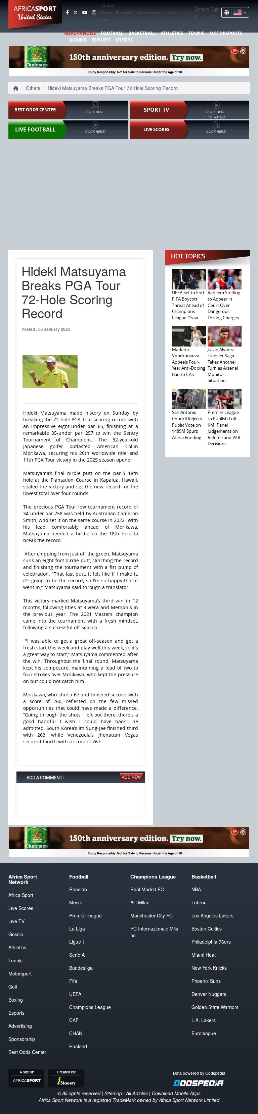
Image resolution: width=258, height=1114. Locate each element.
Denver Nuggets (208, 994)
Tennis (196, 33)
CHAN (75, 1033)
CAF (74, 1020)
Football (112, 33)
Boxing (78, 40)
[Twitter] (75, 12)
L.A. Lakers (203, 1020)
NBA (196, 889)
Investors (125, 12)
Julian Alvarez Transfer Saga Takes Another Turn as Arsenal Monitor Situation (223, 365)
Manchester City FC (151, 915)
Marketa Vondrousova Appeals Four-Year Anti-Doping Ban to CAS (188, 362)
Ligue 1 (77, 941)
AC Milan (139, 902)
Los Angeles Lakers (212, 915)
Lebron (199, 902)
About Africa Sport (106, 12)
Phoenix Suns (206, 980)
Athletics (172, 33)
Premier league (85, 915)
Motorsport (20, 973)
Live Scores (20, 908)
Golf (12, 986)
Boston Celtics (206, 928)
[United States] (238, 12)
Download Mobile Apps (176, 1093)
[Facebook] (67, 12)
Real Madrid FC (147, 889)
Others (124, 40)
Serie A (77, 954)
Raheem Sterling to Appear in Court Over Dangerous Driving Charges (224, 304)
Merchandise (80, 33)
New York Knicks (209, 967)
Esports (101, 40)
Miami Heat (203, 954)
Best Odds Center (27, 1052)
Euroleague (203, 1033)
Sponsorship (21, 1039)
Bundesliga (81, 967)
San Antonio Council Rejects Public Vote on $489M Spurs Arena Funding (187, 424)
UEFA (75, 994)
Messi (75, 902)
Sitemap (113, 1093)
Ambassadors (150, 12)
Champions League (90, 1007)
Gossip (15, 934)
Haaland (78, 1046)
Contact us (200, 12)
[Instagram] (94, 12)
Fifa (73, 980)
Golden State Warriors (215, 1007)
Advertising (179, 12)
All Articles (137, 1093)
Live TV (16, 921)
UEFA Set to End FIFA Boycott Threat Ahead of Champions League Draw (188, 304)
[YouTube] (84, 12)
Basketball (142, 33)
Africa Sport (20, 895)
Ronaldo (78, 889)
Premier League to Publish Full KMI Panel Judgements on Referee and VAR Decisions (224, 427)
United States (35, 17)
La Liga (77, 928)
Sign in (215, 12)
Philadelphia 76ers (211, 941)
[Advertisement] (129, 192)
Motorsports (225, 33)
